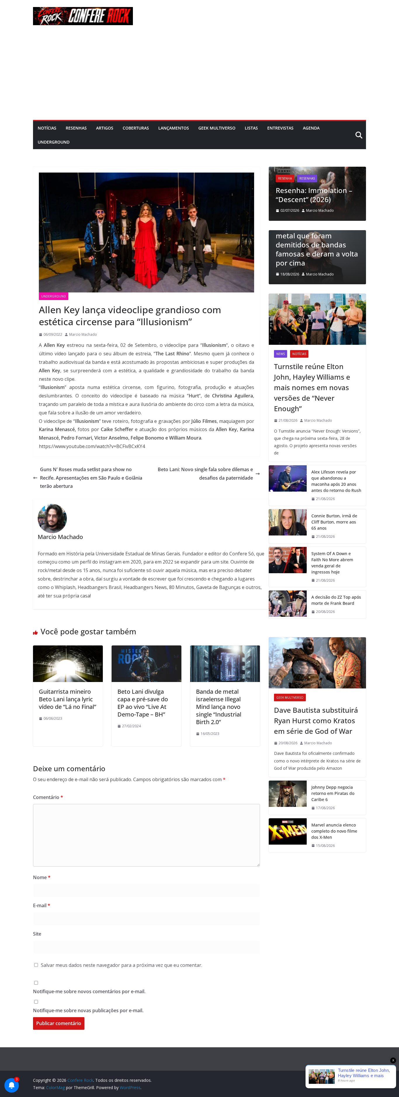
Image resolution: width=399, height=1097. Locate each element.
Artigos (104, 128)
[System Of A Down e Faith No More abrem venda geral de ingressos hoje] (288, 567)
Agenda (311, 128)
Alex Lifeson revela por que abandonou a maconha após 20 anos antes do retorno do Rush (336, 481)
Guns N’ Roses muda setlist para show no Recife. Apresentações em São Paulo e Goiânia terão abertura (91, 478)
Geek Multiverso (216, 128)
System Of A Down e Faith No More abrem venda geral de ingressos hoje (332, 563)
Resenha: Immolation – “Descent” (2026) (314, 194)
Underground (54, 142)
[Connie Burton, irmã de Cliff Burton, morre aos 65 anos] (288, 526)
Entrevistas (280, 128)
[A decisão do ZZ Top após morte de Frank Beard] (288, 604)
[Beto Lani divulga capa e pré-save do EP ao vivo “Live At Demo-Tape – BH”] (146, 649)
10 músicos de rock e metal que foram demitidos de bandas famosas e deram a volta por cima (317, 245)
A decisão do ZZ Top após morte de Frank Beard (336, 600)
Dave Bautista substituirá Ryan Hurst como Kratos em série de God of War (316, 720)
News (280, 354)
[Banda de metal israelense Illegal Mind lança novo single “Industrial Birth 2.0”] (225, 649)
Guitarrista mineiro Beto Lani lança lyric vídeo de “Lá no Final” (67, 699)
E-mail (41, 905)
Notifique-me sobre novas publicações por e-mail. (88, 1010)
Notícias (47, 128)
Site (37, 934)
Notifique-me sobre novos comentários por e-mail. (89, 991)
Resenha (285, 178)
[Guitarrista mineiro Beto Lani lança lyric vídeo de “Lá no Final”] (68, 649)
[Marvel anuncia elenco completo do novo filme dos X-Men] (288, 835)
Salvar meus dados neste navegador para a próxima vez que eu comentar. (121, 965)
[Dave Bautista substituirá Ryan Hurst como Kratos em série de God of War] (317, 662)
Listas (251, 128)
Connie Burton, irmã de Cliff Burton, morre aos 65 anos (334, 522)
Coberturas (136, 128)
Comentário (48, 797)
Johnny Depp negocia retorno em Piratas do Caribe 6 (332, 793)
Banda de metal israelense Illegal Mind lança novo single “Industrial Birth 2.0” (218, 707)
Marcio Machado (83, 334)
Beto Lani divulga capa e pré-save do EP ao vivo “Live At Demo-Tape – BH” (142, 703)
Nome (42, 877)
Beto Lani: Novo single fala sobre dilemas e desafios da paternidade (205, 473)
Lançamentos (173, 128)
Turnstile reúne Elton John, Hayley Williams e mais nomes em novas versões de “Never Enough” (312, 387)
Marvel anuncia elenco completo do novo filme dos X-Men (334, 831)
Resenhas (76, 128)
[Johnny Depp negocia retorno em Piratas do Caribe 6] (288, 798)
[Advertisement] (199, 76)
